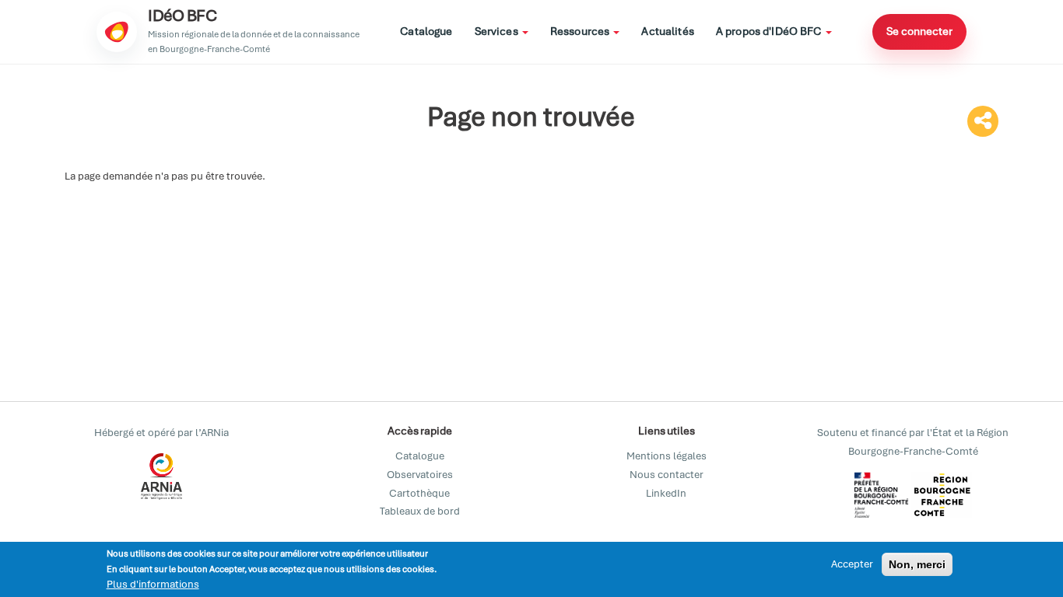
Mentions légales (666, 456)
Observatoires (420, 474)
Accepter (852, 564)
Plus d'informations (153, 584)
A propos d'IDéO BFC (770, 31)
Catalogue (426, 31)
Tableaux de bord (420, 511)
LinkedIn (666, 493)
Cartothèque (419, 493)
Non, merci (917, 564)
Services (498, 31)
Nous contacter (666, 474)
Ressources (581, 31)
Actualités (667, 31)
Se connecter (919, 31)
